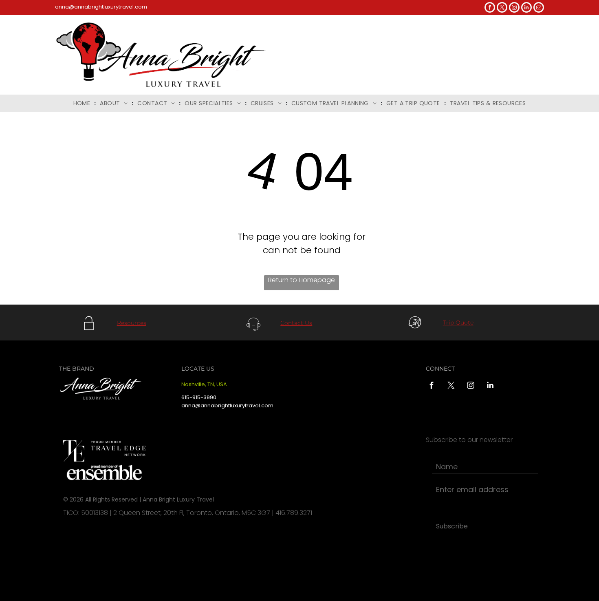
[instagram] (514, 8)
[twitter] (502, 8)
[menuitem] (82, 103)
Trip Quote (458, 322)
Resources (131, 323)
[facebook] (489, 8)
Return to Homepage (301, 280)
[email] (538, 8)
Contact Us (296, 323)
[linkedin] (526, 8)
